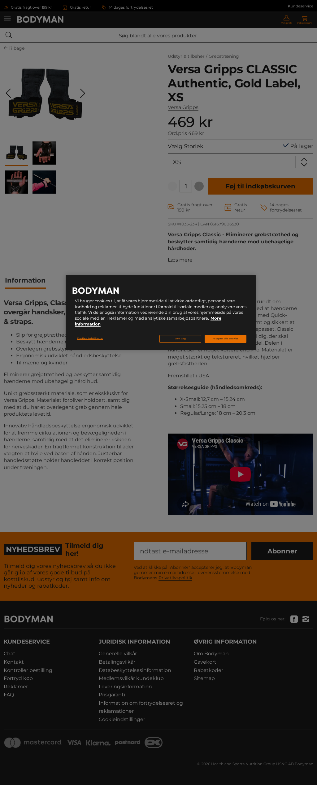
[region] (161, 312)
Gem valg (180, 338)
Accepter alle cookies (225, 338)
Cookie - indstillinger (90, 338)
